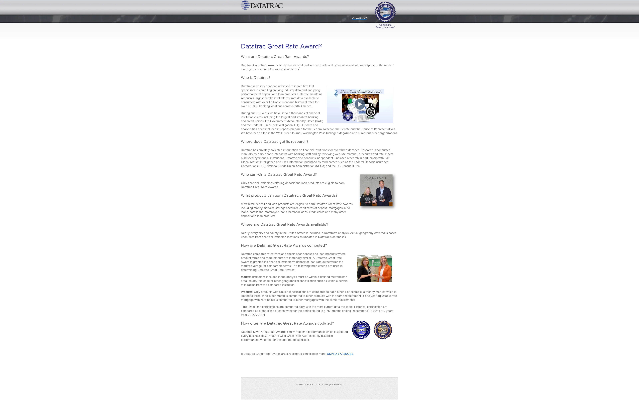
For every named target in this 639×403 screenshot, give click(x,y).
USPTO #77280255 (340, 353)
